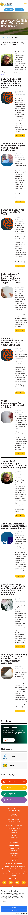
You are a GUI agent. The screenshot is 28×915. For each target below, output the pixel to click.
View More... (20, 135)
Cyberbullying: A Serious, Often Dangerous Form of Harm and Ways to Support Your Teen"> (7, 292)
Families (9, 800)
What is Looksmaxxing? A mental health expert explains (12, 403)
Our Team (3, 74)
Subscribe (10, 740)
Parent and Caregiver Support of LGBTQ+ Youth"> (7, 224)
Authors (8, 37)
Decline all (14, 910)
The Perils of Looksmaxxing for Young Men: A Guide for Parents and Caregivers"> (7, 478)
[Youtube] (17, 882)
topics (14, 835)
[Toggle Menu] (25, 4)
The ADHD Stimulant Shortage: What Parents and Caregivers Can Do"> (7, 538)
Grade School (11, 781)
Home (2, 37)
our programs (14, 837)
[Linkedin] (24, 882)
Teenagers (10, 787)
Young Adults (11, 794)
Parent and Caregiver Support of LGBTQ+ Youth (12, 211)
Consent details (4, 904)
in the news (14, 842)
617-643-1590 (14, 815)
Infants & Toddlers (14, 848)
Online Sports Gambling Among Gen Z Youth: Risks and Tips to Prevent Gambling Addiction (14, 658)
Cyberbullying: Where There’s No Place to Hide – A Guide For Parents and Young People (13, 83)
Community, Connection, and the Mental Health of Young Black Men (12, 341)
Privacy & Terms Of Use (14, 828)
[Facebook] (4, 882)
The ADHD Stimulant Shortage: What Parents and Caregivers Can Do (14, 525)
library (14, 840)
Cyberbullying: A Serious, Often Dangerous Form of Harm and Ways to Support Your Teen (11, 278)
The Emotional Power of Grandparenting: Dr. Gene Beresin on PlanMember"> (7, 160)
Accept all (14, 907)
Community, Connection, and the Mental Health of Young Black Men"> (7, 355)
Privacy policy (16, 904)
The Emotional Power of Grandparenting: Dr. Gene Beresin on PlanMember (13, 146)
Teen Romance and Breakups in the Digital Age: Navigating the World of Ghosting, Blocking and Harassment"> (7, 605)
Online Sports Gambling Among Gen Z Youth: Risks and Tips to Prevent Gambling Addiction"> (7, 673)
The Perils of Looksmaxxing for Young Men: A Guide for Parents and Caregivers (14, 464)
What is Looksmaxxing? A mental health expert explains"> (7, 417)
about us (14, 832)
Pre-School (14, 851)
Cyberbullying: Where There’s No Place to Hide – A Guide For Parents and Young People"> (7, 98)
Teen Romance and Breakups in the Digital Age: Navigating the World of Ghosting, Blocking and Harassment (13, 589)
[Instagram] (11, 882)
